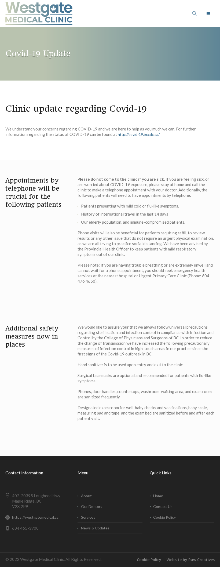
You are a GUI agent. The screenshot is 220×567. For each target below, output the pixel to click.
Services (88, 517)
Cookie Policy (164, 517)
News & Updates (95, 528)
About (86, 495)
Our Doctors (91, 506)
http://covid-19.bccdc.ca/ (139, 134)
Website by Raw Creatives (191, 559)
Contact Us (163, 506)
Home (158, 495)
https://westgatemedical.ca (35, 517)
